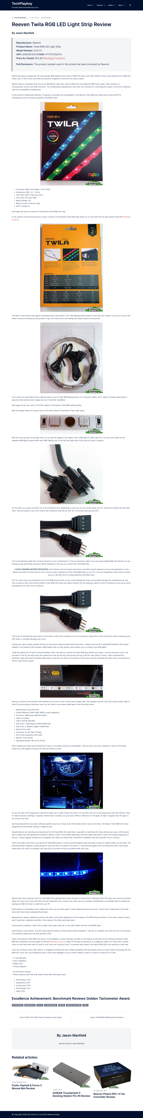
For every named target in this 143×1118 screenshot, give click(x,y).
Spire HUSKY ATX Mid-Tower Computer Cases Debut (41, 1017)
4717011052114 (17, 1005)
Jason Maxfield (20, 18)
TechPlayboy (22, 3)
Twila (85, 1005)
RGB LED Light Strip (73, 1005)
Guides (110, 5)
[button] (130, 5)
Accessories (46, 18)
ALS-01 (40, 1005)
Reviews (100, 5)
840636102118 (30, 1005)
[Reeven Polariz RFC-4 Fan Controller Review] (112, 1075)
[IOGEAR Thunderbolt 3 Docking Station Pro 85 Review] (71, 1074)
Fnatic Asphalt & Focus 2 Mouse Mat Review (27, 1087)
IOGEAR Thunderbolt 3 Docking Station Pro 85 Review (71, 1094)
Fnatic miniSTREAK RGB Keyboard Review (106, 1017)
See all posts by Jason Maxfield (71, 1043)
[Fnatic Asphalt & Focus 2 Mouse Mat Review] (31, 1071)
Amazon (59, 58)
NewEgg (48, 58)
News (120, 5)
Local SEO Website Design (49, 1114)
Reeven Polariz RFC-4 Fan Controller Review (109, 1095)
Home (89, 5)
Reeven (61, 1005)
